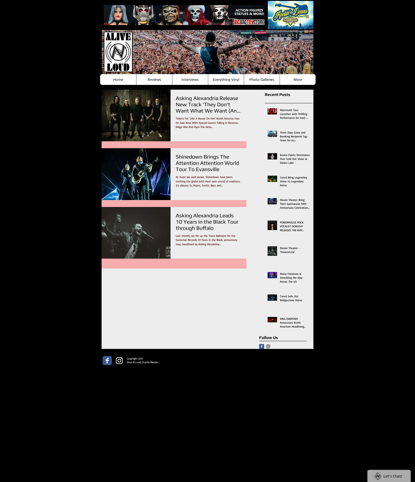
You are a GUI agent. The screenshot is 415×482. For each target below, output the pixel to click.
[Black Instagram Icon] (268, 346)
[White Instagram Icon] (119, 360)
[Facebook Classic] (261, 346)
